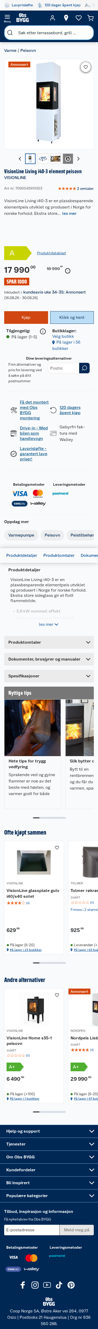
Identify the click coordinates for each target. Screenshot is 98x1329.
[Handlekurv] (90, 18)
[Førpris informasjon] (67, 271)
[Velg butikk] (66, 18)
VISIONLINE (15, 177)
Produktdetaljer (21, 555)
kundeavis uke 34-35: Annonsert (54, 292)
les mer (69, 213)
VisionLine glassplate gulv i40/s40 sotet (33, 893)
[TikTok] (59, 1285)
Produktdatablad (51, 253)
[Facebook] (23, 1285)
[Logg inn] (52, 18)
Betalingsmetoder (29, 484)
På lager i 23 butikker (26, 950)
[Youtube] (47, 1285)
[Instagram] (35, 1285)
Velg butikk (63, 336)
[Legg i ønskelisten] (85, 67)
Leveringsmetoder (69, 484)
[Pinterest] (71, 1285)
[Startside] (30, 18)
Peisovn (28, 50)
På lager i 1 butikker (24, 1098)
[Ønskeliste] (78, 18)
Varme (10, 50)
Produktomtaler (58, 555)
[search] (10, 32)
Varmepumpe (21, 535)
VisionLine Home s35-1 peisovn (29, 1040)
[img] (34, 903)
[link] (76, 188)
